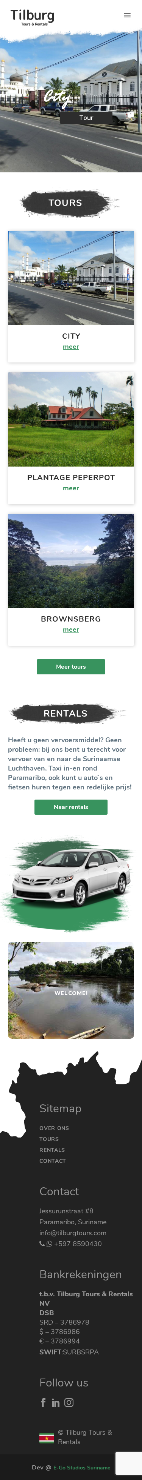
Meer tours (71, 667)
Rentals (52, 1150)
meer (71, 346)
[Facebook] (43, 1402)
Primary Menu (127, 15)
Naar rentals (71, 807)
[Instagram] (68, 1402)
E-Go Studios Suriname (81, 1467)
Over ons (54, 1128)
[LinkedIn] (56, 1402)
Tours (49, 1139)
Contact (52, 1161)
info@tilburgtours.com (72, 1232)
